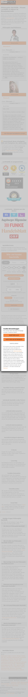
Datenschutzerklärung (18, 351)
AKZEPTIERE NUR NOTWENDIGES (14, 339)
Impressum (5, 368)
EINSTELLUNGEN (14, 343)
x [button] (24, 329)
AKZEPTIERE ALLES (14, 335)
